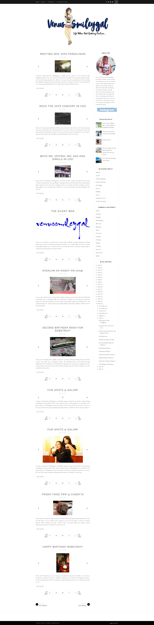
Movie (97, 230)
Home (37, 1)
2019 (99, 279)
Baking (98, 243)
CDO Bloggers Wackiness (106, 364)
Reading (98, 236)
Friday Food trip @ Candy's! (63, 494)
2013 (99, 294)
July (100, 318)
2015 (99, 289)
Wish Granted (106, 140)
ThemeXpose (48, 623)
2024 (99, 267)
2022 (99, 272)
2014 (99, 291)
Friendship (99, 185)
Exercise (98, 249)
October (101, 311)
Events (98, 175)
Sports (98, 256)
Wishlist (98, 191)
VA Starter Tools (62, 1)
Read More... (40, 88)
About (43, 1)
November (102, 308)
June (100, 366)
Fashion (98, 172)
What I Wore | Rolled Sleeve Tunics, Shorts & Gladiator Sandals (108, 125)
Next (87, 66)
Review (98, 188)
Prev (38, 66)
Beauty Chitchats (100, 182)
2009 (99, 303)
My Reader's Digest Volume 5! (107, 361)
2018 (99, 282)
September (102, 313)
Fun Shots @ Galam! (62, 390)
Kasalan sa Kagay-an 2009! (62, 270)
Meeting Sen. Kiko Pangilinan (63, 54)
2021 (99, 275)
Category (51, 1)
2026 (99, 265)
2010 (99, 301)
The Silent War (63, 211)
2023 (99, 270)
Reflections (99, 252)
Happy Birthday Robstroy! (63, 546)
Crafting (98, 246)
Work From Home (101, 201)
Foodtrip (98, 214)
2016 (99, 287)
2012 (99, 296)
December (102, 306)
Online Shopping (100, 179)
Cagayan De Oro (100, 198)
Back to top (113, 623)
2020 (99, 277)
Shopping (98, 227)
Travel (97, 195)
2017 (99, 284)
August (101, 315)
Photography (99, 220)
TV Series (98, 233)
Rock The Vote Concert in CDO (62, 106)
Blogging (98, 217)
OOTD (97, 211)
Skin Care (98, 223)
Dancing (98, 240)
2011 (99, 299)
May (100, 369)
